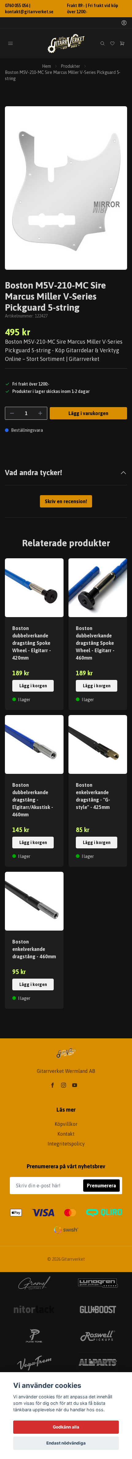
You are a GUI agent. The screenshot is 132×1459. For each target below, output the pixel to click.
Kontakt (66, 1134)
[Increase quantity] (40, 413)
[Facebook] (52, 1085)
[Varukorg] (122, 43)
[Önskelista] (112, 43)
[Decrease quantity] (12, 413)
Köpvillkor (66, 1124)
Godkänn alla (66, 1427)
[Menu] (10, 43)
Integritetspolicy (66, 1143)
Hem (46, 66)
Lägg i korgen (33, 685)
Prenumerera (101, 1185)
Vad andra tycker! (33, 472)
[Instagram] (63, 1085)
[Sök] (102, 43)
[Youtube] (74, 1085)
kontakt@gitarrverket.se (29, 11)
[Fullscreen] (66, 188)
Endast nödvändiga (66, 1443)
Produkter (70, 66)
